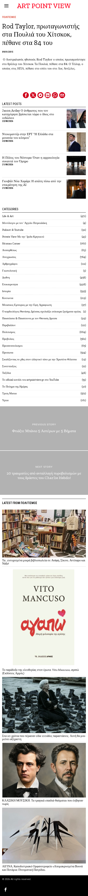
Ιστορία (6, 291)
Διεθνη (6, 277)
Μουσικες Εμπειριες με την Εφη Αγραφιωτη (27, 304)
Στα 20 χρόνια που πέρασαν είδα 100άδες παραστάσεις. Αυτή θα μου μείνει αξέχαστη (43, 737)
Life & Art (8, 216)
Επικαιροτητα (10, 284)
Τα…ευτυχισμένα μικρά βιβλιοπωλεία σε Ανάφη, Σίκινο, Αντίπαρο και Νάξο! (43, 562)
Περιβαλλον (9, 325)
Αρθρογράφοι (10, 263)
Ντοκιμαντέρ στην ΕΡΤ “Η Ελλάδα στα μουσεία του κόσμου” (27, 136)
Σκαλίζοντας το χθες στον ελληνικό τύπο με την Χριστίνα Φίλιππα (39, 359)
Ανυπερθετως (9, 250)
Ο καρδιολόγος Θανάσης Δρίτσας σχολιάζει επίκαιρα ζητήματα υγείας (41, 311)
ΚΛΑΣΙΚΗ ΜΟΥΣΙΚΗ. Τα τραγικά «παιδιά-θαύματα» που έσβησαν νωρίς (42, 802)
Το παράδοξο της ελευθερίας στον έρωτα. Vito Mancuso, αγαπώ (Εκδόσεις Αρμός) (40, 671)
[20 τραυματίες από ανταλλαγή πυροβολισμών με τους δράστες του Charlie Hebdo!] (44, 473)
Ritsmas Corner (11, 243)
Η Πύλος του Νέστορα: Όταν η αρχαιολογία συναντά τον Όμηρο (30, 159)
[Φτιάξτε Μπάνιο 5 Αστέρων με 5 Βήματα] (44, 428)
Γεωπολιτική (9, 270)
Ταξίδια (6, 372)
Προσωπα (7, 352)
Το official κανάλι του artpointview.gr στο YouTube (30, 379)
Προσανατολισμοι (12, 345)
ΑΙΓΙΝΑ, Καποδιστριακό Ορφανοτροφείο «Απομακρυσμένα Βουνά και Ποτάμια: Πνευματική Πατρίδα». (42, 868)
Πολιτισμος (9, 17)
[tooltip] (26, 95)
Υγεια (5, 400)
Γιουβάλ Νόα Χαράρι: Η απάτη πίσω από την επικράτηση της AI (31, 183)
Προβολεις (8, 338)
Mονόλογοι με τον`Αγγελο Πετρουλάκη (24, 223)
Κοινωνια (7, 298)
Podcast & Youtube (12, 229)
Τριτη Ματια (9, 393)
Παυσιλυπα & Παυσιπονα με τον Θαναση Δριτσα (29, 318)
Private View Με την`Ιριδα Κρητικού (23, 236)
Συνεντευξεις (9, 366)
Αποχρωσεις (9, 257)
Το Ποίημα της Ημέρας (15, 386)
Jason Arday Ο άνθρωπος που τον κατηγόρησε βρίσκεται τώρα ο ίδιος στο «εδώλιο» (28, 114)
